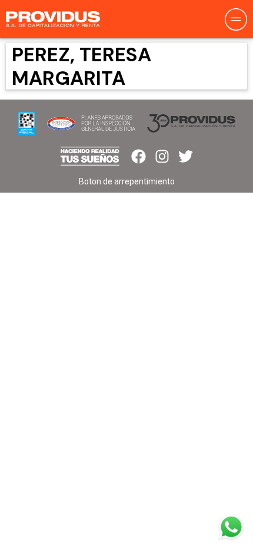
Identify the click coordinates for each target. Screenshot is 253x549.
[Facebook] (138, 156)
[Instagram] (162, 156)
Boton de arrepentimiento (127, 181)
